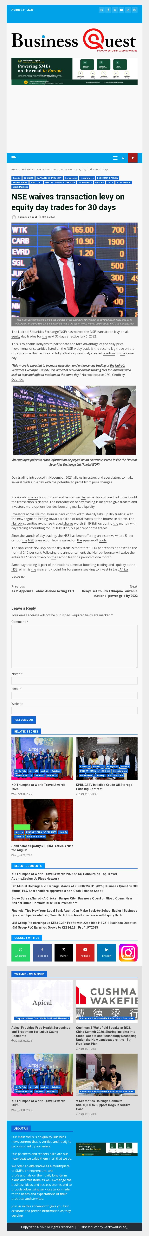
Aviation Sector (24, 775)
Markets (99, 182)
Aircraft (33, 771)
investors (119, 370)
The (14, 332)
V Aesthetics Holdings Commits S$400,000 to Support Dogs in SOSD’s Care (107, 1075)
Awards (40, 775)
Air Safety (21, 771)
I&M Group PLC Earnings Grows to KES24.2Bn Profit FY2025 (54, 927)
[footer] (74, 71)
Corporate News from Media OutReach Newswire (42, 1018)
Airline (44, 771)
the (86, 332)
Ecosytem (112, 766)
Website (17, 704)
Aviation (56, 771)
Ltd (79, 464)
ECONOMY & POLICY (107, 178)
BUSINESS (29, 178)
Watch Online (133, 158)
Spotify (63, 832)
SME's (110, 182)
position (109, 353)
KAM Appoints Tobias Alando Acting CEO (42, 588)
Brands (16, 178)
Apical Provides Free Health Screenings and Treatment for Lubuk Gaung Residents (42, 1001)
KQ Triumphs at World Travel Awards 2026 (42, 758)
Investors (18, 514)
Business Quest (27, 216)
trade (86, 348)
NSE (63, 332)
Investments (85, 182)
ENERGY (125, 766)
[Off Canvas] (13, 157)
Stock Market (124, 182)
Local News (86, 775)
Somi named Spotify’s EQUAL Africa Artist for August (42, 820)
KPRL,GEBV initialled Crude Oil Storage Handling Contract (107, 758)
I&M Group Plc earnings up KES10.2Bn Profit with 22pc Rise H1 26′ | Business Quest (72, 923)
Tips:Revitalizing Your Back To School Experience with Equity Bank (73, 915)
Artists (19, 832)
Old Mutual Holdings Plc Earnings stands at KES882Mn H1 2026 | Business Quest (69, 886)
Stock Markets (20, 187)
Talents (20, 836)
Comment (19, 622)
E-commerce (87, 178)
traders (125, 502)
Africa (124, 569)
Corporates (71, 178)
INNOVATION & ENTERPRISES (60, 182)
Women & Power (36, 836)
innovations (60, 565)
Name (17, 674)
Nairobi (23, 332)
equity (15, 336)
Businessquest (88, 1227)
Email (16, 689)
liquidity (89, 506)
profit (79, 482)
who (128, 370)
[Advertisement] (74, 119)
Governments (20, 182)
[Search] (123, 158)
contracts (98, 766)
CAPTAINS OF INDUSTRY (49, 178)
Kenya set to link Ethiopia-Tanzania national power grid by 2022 (110, 591)
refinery (100, 775)
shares (33, 497)
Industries (36, 182)
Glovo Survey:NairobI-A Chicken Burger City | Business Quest (56, 898)
